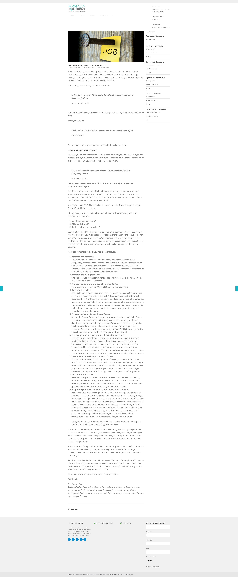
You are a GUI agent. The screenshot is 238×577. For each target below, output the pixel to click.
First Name (149, 532)
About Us (82, 16)
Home (72, 16)
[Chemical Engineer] (236, 288)
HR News (127, 523)
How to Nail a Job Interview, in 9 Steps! (87, 65)
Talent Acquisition (105, 523)
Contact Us (104, 16)
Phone (148, 548)
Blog (114, 16)
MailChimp (156, 566)
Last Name (149, 540)
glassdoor (85, 262)
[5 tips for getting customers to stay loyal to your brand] (1, 288)
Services (92, 16)
